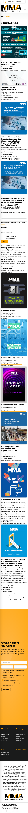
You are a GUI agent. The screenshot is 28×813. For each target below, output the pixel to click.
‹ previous (15, 596)
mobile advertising (22, 101)
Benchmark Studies (6, 270)
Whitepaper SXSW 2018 (10, 499)
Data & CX (3, 736)
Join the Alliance (21, 749)
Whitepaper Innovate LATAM (12, 404)
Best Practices (5, 156)
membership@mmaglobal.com (9, 249)
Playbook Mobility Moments (12, 357)
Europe (8, 99)
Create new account (10, 236)
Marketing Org (5, 734)
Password (4, 227)
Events (18, 732)
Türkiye (13, 99)
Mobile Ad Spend (12, 101)
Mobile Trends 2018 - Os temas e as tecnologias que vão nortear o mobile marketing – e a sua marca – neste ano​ (13, 562)
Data (9, 136)
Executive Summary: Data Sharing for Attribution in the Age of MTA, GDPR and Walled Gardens (11, 142)
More (2, 749)
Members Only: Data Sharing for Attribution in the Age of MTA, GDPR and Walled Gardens (13, 200)
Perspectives (10, 364)
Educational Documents (15, 156)
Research (15, 70)
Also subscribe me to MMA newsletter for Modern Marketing (13, 671)
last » (21, 599)
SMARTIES (4, 741)
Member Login (10, 2)
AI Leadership (4, 739)
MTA (13, 136)
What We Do (4, 729)
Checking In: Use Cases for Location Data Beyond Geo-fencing (10, 448)
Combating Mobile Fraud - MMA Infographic (10, 63)
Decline (9, 811)
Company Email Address (8, 217)
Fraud (3, 60)
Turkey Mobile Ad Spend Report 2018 (8, 88)
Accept (4, 810)
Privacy (17, 136)
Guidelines (10, 70)
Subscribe (18, 2)
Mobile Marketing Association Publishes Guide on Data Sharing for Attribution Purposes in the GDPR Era (13, 263)
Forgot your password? (6, 232)
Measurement (5, 732)
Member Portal (5, 752)
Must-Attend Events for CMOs (21, 735)
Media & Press (5, 754)
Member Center (20, 738)
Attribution (4, 136)
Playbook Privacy (8, 310)
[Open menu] (25, 9)
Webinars (18, 741)
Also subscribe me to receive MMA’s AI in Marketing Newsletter (13, 676)
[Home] (2, 16)
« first (8, 596)
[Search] (23, 1)
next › (15, 599)
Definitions (4, 70)
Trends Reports (22, 70)
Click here (4, 214)
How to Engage (20, 729)
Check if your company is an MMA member (13, 223)
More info (16, 808)
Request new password (11, 238)
